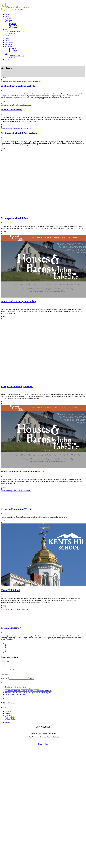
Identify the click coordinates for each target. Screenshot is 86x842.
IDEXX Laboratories (12, 627)
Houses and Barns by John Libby (18, 301)
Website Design (10, 719)
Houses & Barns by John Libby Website (22, 471)
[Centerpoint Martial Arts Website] (16, 129)
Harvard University (11, 109)
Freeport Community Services (17, 386)
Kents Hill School (10, 590)
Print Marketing (10, 717)
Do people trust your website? (15, 694)
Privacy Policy (43, 744)
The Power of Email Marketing (15, 687)
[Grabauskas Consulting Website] (21, 81)
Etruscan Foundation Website (17, 509)
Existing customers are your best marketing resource (22, 689)
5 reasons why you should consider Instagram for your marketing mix (28, 692)
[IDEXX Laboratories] (16, 609)
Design (7, 713)
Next (8, 661)
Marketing (8, 715)
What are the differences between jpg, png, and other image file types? (28, 691)
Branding (8, 711)
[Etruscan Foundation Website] (16, 491)
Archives (4, 703)
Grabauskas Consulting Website (18, 85)
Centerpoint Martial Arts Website (19, 133)
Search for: (4, 678)
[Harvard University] (16, 105)
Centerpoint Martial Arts (14, 218)
